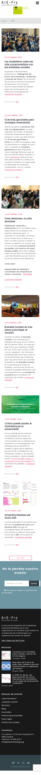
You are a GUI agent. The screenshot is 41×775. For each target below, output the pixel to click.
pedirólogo (15, 157)
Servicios (6, 705)
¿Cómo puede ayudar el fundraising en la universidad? (18, 426)
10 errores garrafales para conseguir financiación (19, 121)
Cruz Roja (27, 274)
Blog (4, 709)
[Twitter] (18, 763)
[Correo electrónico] (28, 763)
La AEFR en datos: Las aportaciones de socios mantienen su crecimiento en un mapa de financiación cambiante (25, 679)
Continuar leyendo (13, 94)
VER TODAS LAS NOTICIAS (13, 640)
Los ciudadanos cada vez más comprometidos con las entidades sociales (19, 64)
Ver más (20, 558)
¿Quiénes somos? (10, 702)
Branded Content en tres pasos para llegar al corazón (18, 329)
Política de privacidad (12, 715)
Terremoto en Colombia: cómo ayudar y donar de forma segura (24, 654)
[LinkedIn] (23, 763)
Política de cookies (11, 722)
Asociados (6, 712)
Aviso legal (7, 719)
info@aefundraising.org (13, 742)
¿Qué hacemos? (9, 698)
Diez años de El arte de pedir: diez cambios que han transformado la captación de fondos (25, 665)
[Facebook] (13, 763)
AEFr (17, 102)
